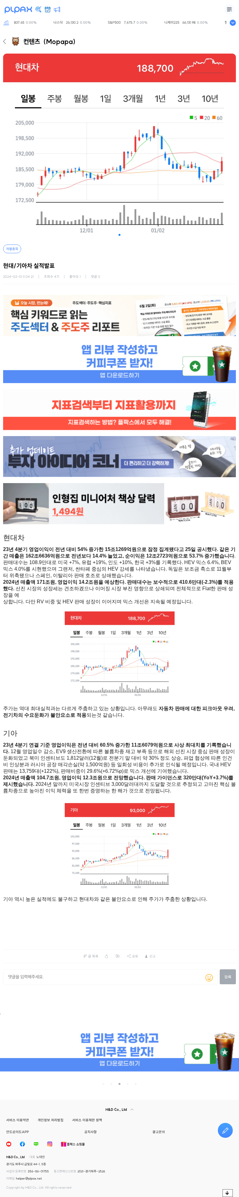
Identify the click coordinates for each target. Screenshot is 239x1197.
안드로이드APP (17, 1132)
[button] (119, 235)
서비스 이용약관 (17, 1120)
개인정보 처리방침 (50, 1120)
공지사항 (90, 1132)
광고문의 (158, 1132)
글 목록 (93, 956)
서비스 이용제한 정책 (87, 1120)
